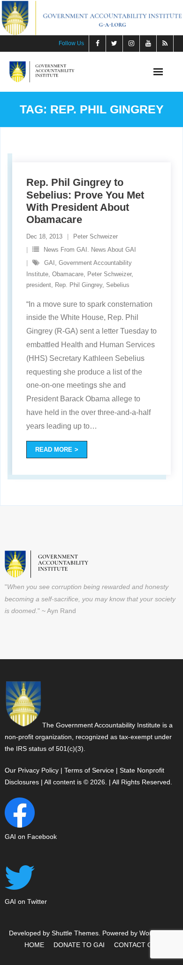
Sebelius (118, 284)
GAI (49, 262)
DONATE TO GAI (79, 945)
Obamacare (68, 274)
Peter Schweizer (95, 236)
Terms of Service (89, 770)
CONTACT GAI (136, 945)
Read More (53, 449)
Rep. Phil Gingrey (78, 284)
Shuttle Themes (75, 933)
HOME (34, 945)
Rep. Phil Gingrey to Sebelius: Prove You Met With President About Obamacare (85, 200)
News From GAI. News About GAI (90, 249)
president (38, 284)
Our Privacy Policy (32, 770)
